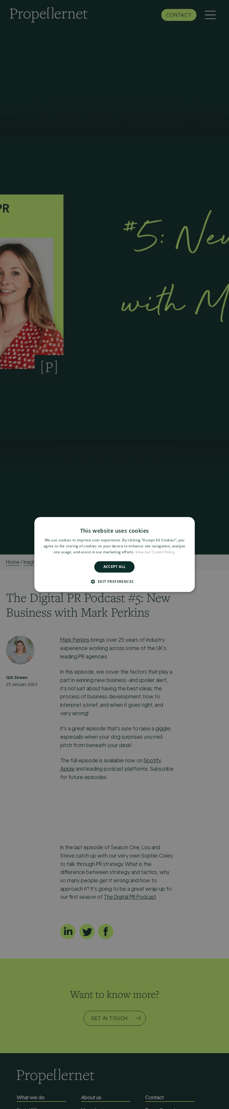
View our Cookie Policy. (155, 551)
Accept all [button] (114, 566)
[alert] (114, 554)
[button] (114, 582)
